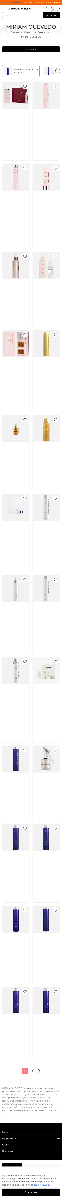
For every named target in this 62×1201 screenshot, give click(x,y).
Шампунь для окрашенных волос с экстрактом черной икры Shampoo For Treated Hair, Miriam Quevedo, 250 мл (45, 870)
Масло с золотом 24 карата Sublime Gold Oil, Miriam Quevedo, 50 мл (15, 455)
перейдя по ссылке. (39, 1184)
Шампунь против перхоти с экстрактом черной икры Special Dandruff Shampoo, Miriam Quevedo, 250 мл (46, 949)
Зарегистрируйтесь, (13, 2)
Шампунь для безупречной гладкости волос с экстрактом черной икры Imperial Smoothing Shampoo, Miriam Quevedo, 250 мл (15, 952)
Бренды (42, 32)
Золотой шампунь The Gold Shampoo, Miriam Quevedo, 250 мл (45, 370)
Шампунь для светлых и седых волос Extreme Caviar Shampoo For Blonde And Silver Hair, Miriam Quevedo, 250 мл (15, 867)
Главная (15, 32)
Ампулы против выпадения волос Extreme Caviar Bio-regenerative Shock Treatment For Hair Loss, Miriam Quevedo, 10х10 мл (15, 540)
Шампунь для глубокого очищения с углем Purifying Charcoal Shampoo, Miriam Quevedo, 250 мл (15, 1030)
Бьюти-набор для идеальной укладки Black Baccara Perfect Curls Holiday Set (15, 122)
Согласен (31, 1192)
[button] (55, 71)
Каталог (28, 32)
